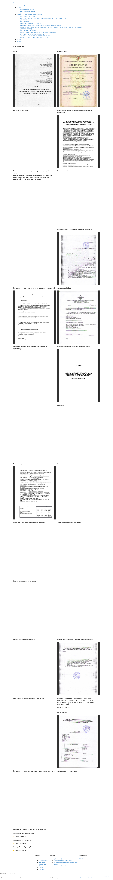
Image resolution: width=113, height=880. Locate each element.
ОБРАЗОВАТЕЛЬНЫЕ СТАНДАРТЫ (30, 23)
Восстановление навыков (27, 11)
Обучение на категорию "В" (28, 9)
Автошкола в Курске (22, 6)
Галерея (41, 866)
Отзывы (19, 41)
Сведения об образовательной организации (29, 14)
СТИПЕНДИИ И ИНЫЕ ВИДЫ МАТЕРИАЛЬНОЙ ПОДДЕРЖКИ (38, 32)
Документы (42, 862)
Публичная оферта (59, 859)
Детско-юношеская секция (28, 13)
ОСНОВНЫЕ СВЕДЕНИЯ (27, 16)
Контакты (19, 39)
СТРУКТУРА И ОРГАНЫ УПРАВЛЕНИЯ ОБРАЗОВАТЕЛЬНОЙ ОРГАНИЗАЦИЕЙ (43, 18)
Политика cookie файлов (61, 866)
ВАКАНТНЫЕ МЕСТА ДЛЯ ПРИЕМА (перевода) (34, 38)
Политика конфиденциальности (63, 860)
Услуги (19, 7)
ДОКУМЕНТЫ (24, 20)
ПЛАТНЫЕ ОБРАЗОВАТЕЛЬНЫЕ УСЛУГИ (32, 34)
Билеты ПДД (42, 864)
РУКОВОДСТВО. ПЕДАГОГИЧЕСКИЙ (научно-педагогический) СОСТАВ (41, 25)
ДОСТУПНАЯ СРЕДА (26, 29)
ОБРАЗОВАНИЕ (24, 22)
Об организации (43, 860)
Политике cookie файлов (87, 878)
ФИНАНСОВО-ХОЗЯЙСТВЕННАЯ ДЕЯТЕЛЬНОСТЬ (35, 36)
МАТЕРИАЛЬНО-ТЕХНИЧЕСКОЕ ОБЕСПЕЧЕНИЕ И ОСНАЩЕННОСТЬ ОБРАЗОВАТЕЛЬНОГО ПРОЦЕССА (51, 27)
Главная (41, 859)
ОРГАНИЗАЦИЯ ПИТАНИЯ (28, 30)
